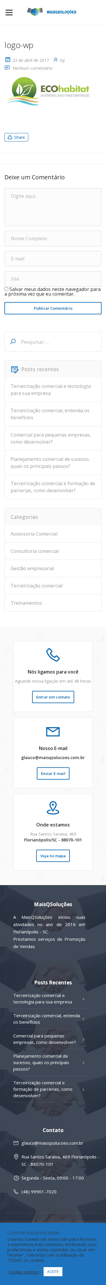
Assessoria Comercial (34, 534)
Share (19, 137)
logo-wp (19, 44)
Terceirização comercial (36, 585)
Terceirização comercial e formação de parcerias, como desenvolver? (53, 487)
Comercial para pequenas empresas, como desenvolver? (51, 438)
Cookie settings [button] (24, 1271)
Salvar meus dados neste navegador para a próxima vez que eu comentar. (52, 291)
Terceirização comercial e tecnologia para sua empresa (51, 389)
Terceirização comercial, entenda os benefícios (50, 414)
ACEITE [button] (53, 1271)
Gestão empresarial (32, 568)
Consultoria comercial (35, 551)
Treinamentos (26, 603)
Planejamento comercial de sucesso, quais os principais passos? (50, 462)
